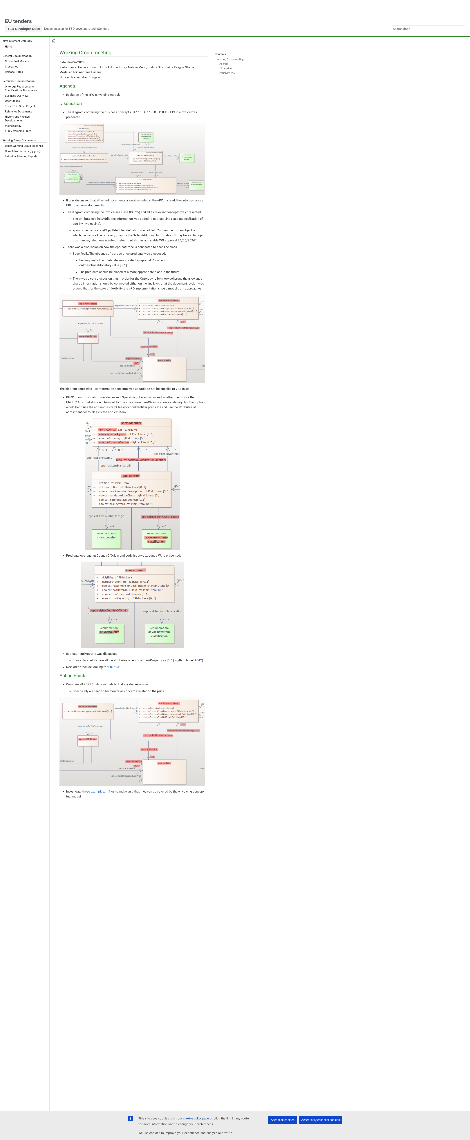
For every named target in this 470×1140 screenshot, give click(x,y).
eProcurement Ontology (17, 41)
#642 (198, 660)
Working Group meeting (230, 59)
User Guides (12, 101)
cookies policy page (196, 1118)
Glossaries (11, 66)
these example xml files (98, 791)
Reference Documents (18, 111)
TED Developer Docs (24, 29)
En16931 (114, 667)
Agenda (223, 63)
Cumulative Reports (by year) (22, 151)
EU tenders (18, 21)
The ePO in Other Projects (21, 106)
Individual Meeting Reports (21, 156)
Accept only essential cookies (320, 1119)
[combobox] (428, 28)
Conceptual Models (17, 61)
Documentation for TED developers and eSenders (76, 28)
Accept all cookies (282, 1119)
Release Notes (14, 71)
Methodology (13, 125)
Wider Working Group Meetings (24, 145)
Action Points (227, 73)
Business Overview (16, 95)
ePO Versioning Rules (18, 131)
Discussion (225, 68)
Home (8, 46)
